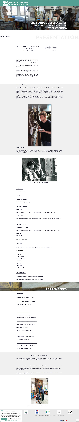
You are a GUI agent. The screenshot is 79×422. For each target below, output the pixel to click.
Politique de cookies (7, 420)
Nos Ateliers (39, 2)
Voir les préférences (18, 418)
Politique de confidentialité (13, 420)
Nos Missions (32, 2)
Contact (52, 2)
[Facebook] (61, 420)
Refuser (11, 418)
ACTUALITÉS (58, 2)
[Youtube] (66, 420)
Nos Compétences (46, 2)
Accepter (4, 418)
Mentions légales (41, 415)
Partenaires (36, 415)
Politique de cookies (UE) (60, 415)
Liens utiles (54, 415)
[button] (20, 411)
